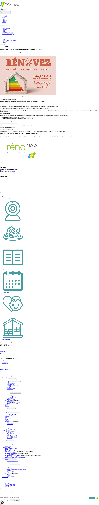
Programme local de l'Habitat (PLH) (12, 461)
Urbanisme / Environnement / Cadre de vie (9, 458)
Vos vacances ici (7, 380)
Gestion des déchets (8, 418)
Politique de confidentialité (6, 366)
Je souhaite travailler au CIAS (11, 414)
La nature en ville (9, 475)
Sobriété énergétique (10, 468)
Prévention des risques (10, 472)
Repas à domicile (9, 426)
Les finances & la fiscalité (11, 388)
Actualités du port (7, 483)
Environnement (7, 464)
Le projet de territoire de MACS (12, 379)
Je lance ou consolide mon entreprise (11, 451)
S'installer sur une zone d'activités (12, 456)
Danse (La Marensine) (10, 433)
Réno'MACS (9, 465)
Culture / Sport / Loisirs (6, 430)
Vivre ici (6, 378)
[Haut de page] (2, 503)
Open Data (8, 390)
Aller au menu (2, 0)
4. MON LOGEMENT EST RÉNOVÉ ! (6, 129)
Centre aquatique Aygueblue (11, 442)
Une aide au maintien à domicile (7, 33)
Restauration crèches (10, 424)
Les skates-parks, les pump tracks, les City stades (14, 444)
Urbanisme (6, 459)
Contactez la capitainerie (8, 486)
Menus (8, 422)
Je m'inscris (2, 360)
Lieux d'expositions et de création (12, 436)
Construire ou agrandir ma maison (8, 36)
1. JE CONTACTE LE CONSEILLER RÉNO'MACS (8, 99)
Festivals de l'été (9, 438)
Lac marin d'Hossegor (10, 471)
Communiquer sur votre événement (12, 403)
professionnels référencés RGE (19, 125)
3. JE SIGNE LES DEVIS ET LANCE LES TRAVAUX (9, 123)
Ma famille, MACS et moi (11, 395)
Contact (3, 367)
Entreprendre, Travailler (4, 21)
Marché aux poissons (8, 479)
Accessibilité (7, 420)
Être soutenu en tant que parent (7, 32)
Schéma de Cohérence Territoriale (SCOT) (14, 460)
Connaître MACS (8, 381)
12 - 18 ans (8, 410)
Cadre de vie (7, 473)
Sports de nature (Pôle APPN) (11, 443)
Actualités (6, 404)
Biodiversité (9, 470)
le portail (17, 103)
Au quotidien (4, 16)
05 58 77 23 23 (2, 353)
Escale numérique (7, 428)
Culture (6, 431)
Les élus (8, 382)
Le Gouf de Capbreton (8, 481)
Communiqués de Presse (11, 399)
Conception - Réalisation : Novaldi (6, 369)
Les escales (8, 387)
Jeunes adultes (7, 411)
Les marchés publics (10, 389)
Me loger (3, 30)
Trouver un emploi (5, 31)
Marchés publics (5, 362)
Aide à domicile (7, 412)
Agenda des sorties (8, 446)
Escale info (6, 427)
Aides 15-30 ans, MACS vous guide (12, 397)
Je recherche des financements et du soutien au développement (15, 457)
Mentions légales (5, 363)
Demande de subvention (10, 401)
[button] (97, 498)
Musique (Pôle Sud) (10, 432)
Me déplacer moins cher (6, 28)
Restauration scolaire (10, 423)
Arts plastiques (9, 434)
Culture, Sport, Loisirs (3, 18)
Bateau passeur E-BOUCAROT (10, 485)
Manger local (4, 29)
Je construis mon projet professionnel (11, 448)
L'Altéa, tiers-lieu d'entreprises (11, 454)
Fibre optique (7, 417)
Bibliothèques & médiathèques (12, 435)
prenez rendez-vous (33, 104)
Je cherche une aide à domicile (11, 413)
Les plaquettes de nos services (11, 394)
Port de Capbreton (5, 477)
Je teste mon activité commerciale (10, 450)
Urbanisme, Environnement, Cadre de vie (5, 23)
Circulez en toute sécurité (11, 476)
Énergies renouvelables (10, 466)
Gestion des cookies (5, 365)
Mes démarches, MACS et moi (10, 429)
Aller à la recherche (14, 0)
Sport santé (8, 445)
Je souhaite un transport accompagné (13, 415)
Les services (9, 386)
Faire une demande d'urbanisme (7, 37)
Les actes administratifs (10, 384)
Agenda (6, 405)
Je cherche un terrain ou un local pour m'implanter (13, 455)
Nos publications (7, 392)
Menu (5, 10)
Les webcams (7, 406)
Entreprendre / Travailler (6, 447)
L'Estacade (6, 480)
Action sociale (7, 416)
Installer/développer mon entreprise (8, 34)
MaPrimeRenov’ (13, 121)
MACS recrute (9, 391)
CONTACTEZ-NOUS (4, 351)
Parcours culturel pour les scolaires (12, 439)
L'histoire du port (7, 482)
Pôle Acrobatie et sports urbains (12, 441)
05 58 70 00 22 (2, 170)
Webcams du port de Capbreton (10, 484)
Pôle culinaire (7, 421)
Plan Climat (8, 467)
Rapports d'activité (10, 398)
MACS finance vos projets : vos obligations (14, 402)
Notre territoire (4, 15)
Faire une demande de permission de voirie (14, 463)
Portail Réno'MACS (12, 171)
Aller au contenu (8, 0)
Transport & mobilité (8, 419)
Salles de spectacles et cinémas (12, 437)
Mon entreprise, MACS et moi (11, 396)
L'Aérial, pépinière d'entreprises (12, 452)
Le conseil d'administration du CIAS (12, 385)
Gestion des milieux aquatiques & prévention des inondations (16, 469)
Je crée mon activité (8, 449)
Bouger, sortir (4, 27)
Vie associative (7, 400)
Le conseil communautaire (11, 383)
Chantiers (8, 474)
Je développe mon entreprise (9, 453)
